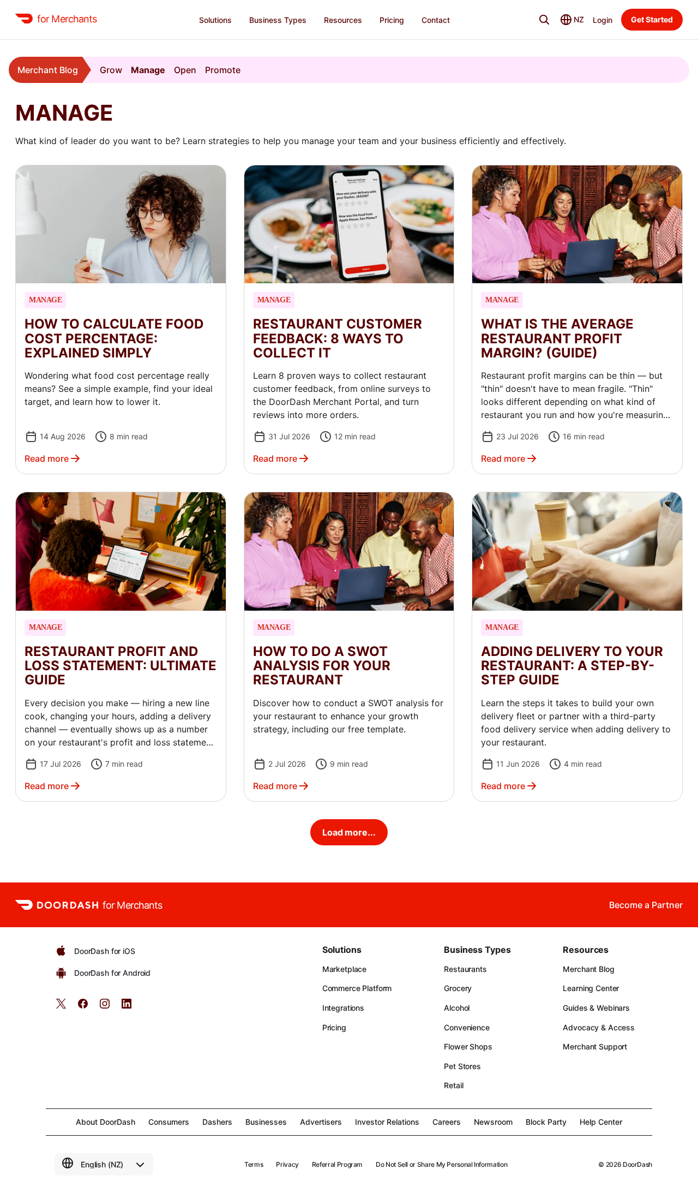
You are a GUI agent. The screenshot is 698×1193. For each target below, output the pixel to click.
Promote (222, 70)
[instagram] (104, 1007)
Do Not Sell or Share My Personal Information (441, 1164)
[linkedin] (126, 1007)
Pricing (334, 1027)
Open (185, 70)
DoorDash (637, 1164)
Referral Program (337, 1164)
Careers (446, 1121)
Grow (111, 70)
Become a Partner (646, 905)
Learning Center (591, 988)
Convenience (466, 1027)
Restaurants (465, 969)
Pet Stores (462, 1066)
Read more (47, 458)
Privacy (287, 1164)
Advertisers (321, 1121)
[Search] (544, 19)
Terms (253, 1164)
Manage (148, 70)
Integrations (343, 1007)
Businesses (266, 1121)
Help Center (601, 1121)
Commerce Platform (357, 988)
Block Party (546, 1121)
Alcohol (457, 1007)
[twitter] (61, 1007)
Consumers (168, 1121)
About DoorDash (105, 1121)
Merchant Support (595, 1046)
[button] (120, 319)
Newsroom (493, 1121)
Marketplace (344, 969)
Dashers (217, 1121)
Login (602, 20)
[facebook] (82, 1007)
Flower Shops (468, 1046)
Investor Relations (387, 1121)
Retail (453, 1085)
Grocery (458, 988)
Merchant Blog (47, 69)
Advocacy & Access (599, 1027)
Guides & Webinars (596, 1007)
